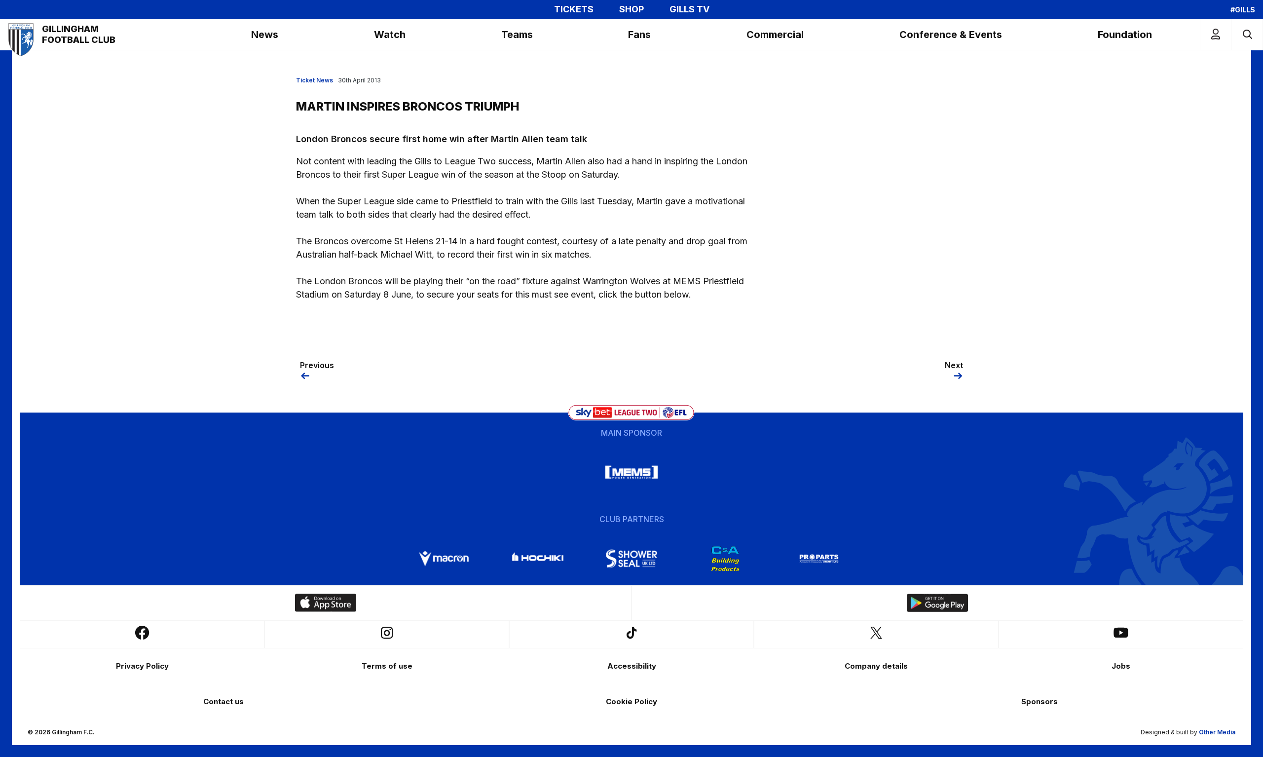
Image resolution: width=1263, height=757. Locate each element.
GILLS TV (689, 9)
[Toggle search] (1247, 34)
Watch (390, 34)
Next (954, 365)
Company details (876, 666)
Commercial (775, 34)
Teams (517, 34)
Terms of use (387, 666)
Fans (639, 34)
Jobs (1121, 666)
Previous (317, 365)
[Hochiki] (538, 558)
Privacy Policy (142, 666)
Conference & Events (950, 34)
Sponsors (1039, 701)
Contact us (223, 701)
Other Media (1217, 732)
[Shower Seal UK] (631, 558)
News (264, 34)
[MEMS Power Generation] (631, 472)
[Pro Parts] (819, 558)
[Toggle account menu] (1215, 34)
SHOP (631, 9)
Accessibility (631, 666)
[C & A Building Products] (725, 558)
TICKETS (574, 9)
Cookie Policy (631, 701)
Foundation (1125, 34)
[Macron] (444, 558)
